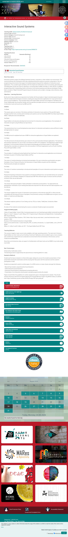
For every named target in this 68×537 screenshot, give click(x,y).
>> (59, 381)
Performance (58, 533)
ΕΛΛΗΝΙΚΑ (48, 1)
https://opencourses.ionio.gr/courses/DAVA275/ (24, 49)
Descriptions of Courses (33, 18)
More (2, 527)
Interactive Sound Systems (16, 70)
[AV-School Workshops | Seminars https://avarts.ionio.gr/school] (17, 493)
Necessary (50, 533)
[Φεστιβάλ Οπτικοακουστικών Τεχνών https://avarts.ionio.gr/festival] (51, 473)
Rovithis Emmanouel (26, 31)
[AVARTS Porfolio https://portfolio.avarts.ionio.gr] (51, 454)
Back (7, 283)
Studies (10, 18)
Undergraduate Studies (20, 18)
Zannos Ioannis (17, 31)
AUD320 (22, 65)
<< (8, 381)
